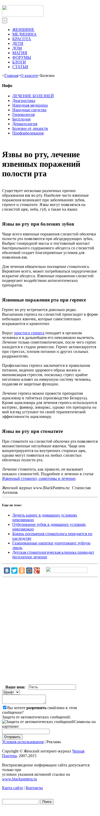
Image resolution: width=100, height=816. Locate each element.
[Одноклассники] (22, 570)
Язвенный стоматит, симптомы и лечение (38, 478)
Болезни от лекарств (30, 128)
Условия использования (23, 742)
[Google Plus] (37, 570)
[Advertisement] (50, 631)
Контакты (34, 788)
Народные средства (29, 110)
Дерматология (24, 124)
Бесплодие (21, 119)
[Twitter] (14, 570)
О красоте (29, 75)
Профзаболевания (28, 133)
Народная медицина (30, 105)
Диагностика (23, 100)
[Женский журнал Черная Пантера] (23, 15)
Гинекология (23, 114)
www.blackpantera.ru (19, 779)
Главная (11, 75)
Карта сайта (12, 788)
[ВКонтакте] (7, 570)
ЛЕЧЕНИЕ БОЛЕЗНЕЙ (33, 96)
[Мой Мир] (29, 570)
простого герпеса (29, 333)
